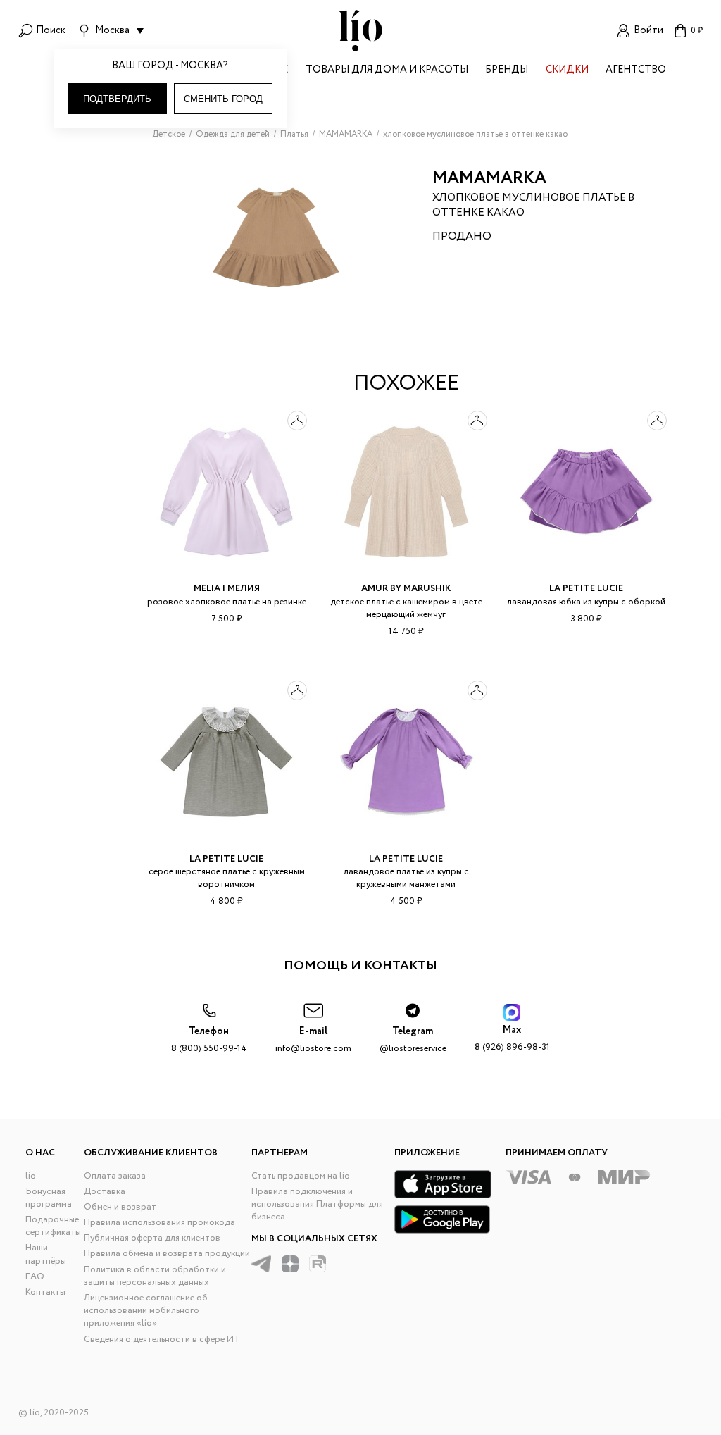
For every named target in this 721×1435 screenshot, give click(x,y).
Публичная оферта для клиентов (152, 1238)
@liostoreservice (413, 1040)
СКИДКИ (567, 71)
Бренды (506, 71)
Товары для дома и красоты (387, 71)
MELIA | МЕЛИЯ (227, 588)
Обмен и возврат (120, 1207)
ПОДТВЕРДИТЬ (117, 99)
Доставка (104, 1191)
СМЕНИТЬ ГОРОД (223, 99)
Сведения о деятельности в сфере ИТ (162, 1339)
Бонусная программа (48, 1198)
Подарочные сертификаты (53, 1226)
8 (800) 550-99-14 (209, 1040)
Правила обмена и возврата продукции (167, 1253)
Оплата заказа (115, 1176)
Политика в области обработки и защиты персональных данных (155, 1276)
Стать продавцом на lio (300, 1176)
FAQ (34, 1277)
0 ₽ (697, 31)
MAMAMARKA (489, 178)
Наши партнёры (45, 1254)
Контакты (45, 1292)
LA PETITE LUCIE (586, 588)
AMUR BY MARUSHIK (406, 588)
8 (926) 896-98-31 (512, 1039)
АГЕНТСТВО (636, 71)
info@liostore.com (313, 1040)
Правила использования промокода (159, 1222)
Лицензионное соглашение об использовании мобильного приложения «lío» (146, 1310)
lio (30, 1176)
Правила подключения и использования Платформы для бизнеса (317, 1204)
